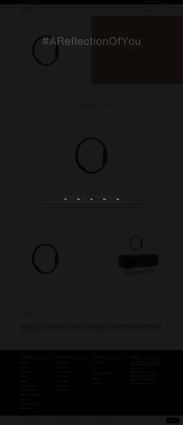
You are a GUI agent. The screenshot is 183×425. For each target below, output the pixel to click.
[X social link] (148, 2)
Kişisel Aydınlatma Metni (30, 395)
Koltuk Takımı (62, 376)
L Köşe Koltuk (62, 381)
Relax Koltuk (62, 385)
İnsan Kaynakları (27, 385)
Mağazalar (25, 367)
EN (78, 199)
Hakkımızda (25, 362)
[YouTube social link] (155, 2)
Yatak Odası (62, 362)
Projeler (97, 379)
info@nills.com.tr (137, 368)
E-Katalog (98, 362)
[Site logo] (27, 9)
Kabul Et (172, 420)
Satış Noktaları (26, 372)
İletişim (23, 381)
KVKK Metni (25, 399)
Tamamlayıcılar (63, 390)
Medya (23, 376)
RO (104, 199)
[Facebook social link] (146, 2)
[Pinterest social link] (158, 2)
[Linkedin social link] (161, 2)
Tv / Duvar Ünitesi (64, 372)
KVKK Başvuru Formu (29, 404)
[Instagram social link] (151, 2)
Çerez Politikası (27, 408)
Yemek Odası (63, 367)
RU (118, 199)
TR (65, 199)
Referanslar (99, 383)
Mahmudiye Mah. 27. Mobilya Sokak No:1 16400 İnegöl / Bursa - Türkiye (145, 363)
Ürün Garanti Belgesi (29, 390)
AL (91, 199)
